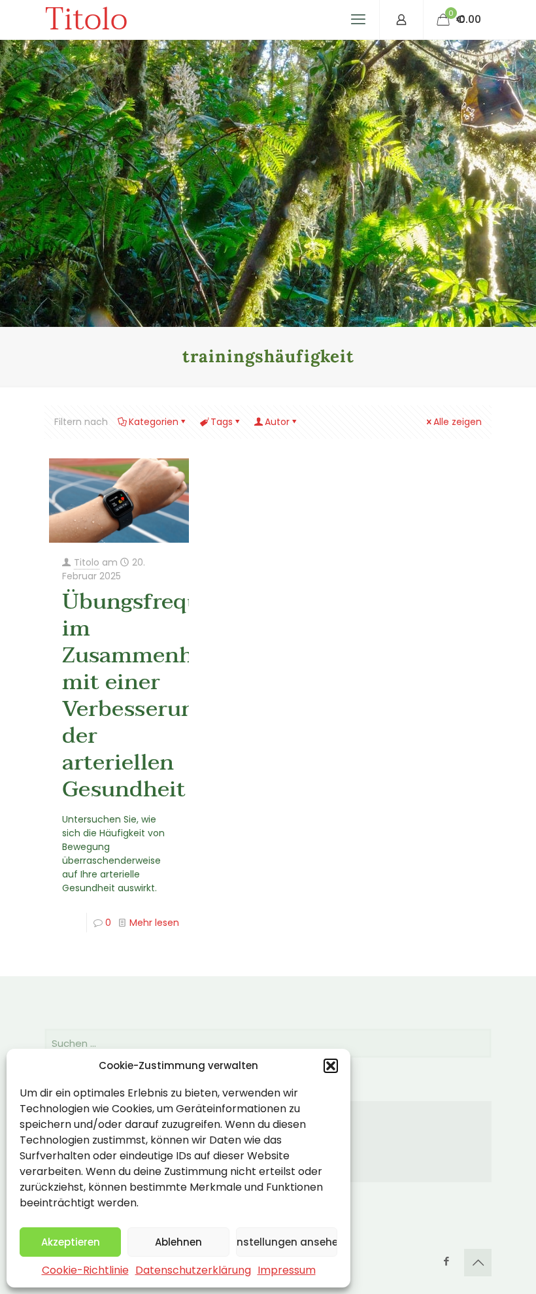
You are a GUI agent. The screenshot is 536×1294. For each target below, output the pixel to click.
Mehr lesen (154, 922)
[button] (330, 1065)
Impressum (287, 1270)
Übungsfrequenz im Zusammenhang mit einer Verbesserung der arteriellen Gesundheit (149, 695)
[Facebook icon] (446, 1261)
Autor (277, 421)
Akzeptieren (70, 1242)
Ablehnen (178, 1242)
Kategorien (153, 421)
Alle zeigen (457, 421)
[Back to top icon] (478, 1262)
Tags (221, 421)
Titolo (85, 19)
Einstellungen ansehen (286, 1242)
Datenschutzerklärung (193, 1270)
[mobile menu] (358, 20)
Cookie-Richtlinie (85, 1270)
